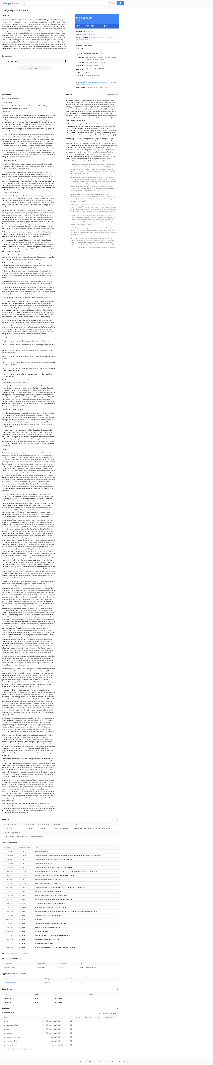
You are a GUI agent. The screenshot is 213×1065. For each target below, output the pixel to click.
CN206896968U (9, 931)
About (81, 1062)
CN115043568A (9, 867)
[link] (7, 1021)
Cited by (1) (83, 82)
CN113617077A (9, 871)
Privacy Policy (123, 1062)
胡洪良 (93, 34)
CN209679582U (9, 919)
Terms (114, 1062)
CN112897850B (8, 855)
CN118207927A (9, 879)
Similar (108, 26)
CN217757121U (9, 883)
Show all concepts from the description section (19, 1049)
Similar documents (102, 82)
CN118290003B (8, 875)
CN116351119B (8, 915)
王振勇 (84, 34)
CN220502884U (9, 923)
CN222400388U (9, 947)
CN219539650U (9, 911)
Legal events (92, 82)
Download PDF (84, 26)
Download (104, 1013)
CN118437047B (8, 903)
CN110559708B (8, 907)
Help (132, 1062)
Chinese (90, 31)
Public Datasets (104, 1062)
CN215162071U (9, 935)
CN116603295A (9, 895)
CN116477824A (9, 859)
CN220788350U (9, 863)
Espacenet (89, 87)
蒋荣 (88, 34)
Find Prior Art (97, 26)
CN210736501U (9, 891)
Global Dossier (98, 87)
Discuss (105, 87)
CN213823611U (9, 927)
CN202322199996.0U (10, 968)
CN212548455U (9, 939)
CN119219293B (8, 899)
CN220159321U (9, 943)
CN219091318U (9, 851)
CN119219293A (9, 828)
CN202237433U (9, 887)
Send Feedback (91, 1062)
